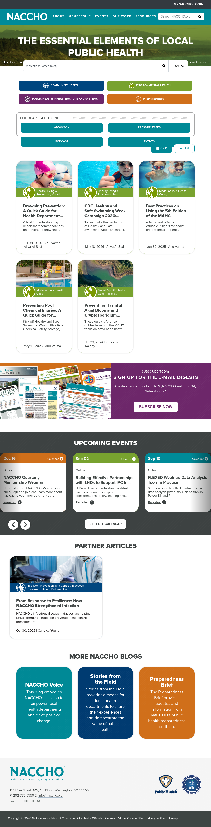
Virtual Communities (131, 818)
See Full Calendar (106, 524)
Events (149, 141)
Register (9, 502)
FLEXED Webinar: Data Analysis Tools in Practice (177, 480)
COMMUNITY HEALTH (65, 85)
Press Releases (149, 127)
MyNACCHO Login (188, 4)
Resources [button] (146, 16)
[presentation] (13, 525)
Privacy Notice (156, 818)
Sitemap (173, 818)
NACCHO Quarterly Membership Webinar (23, 480)
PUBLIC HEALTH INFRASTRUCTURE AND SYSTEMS (65, 98)
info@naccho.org (50, 795)
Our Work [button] (122, 16)
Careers (110, 818)
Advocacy (61, 127)
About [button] (58, 16)
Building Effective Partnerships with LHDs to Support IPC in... (105, 480)
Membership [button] (80, 16)
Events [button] (101, 16)
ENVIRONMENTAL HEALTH (153, 85)
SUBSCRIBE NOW (155, 406)
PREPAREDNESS (153, 98)
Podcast (61, 141)
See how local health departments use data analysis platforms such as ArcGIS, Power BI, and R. (176, 492)
